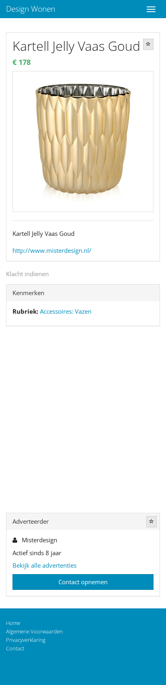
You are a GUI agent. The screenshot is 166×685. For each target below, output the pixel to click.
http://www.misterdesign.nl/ (51, 250)
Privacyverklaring (26, 639)
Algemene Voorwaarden (34, 631)
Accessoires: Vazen (65, 311)
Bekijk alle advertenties (44, 565)
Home (13, 623)
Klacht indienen (27, 274)
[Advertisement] (83, 421)
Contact (15, 648)
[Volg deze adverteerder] (151, 521)
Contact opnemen (83, 582)
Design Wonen (30, 9)
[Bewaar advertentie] (148, 44)
